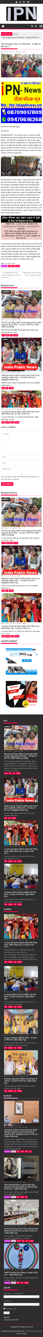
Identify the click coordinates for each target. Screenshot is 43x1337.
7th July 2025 (7, 373)
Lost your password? (11, 1320)
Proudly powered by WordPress (13, 1331)
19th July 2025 (7, 320)
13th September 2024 (12, 1076)
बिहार (9, 266)
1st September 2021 (11, 1127)
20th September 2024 (9, 409)
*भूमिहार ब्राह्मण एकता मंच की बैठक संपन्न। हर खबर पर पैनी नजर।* (32, 275)
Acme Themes (21, 1333)
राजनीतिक (8, 422)
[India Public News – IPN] (3, 26)
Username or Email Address (14, 1293)
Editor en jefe (21, 52)
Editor (16, 320)
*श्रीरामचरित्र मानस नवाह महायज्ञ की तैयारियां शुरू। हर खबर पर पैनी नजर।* (11, 275)
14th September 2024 (12, 1035)
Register (7, 1317)
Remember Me (10, 1309)
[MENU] (40, 26)
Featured (4, 266)
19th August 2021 (10, 1182)
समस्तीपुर (17, 266)
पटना (18, 1151)
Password (7, 1301)
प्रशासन (19, 1241)
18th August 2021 (10, 1226)
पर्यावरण (22, 1151)
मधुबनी (22, 1197)
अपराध (3, 335)
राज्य (13, 266)
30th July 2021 (9, 1270)
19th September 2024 (12, 889)
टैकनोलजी (13, 1151)
